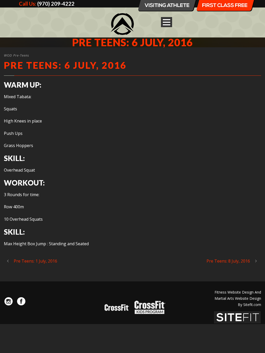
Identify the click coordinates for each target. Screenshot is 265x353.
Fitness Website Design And (238, 292)
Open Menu (166, 22)
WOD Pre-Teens (16, 55)
